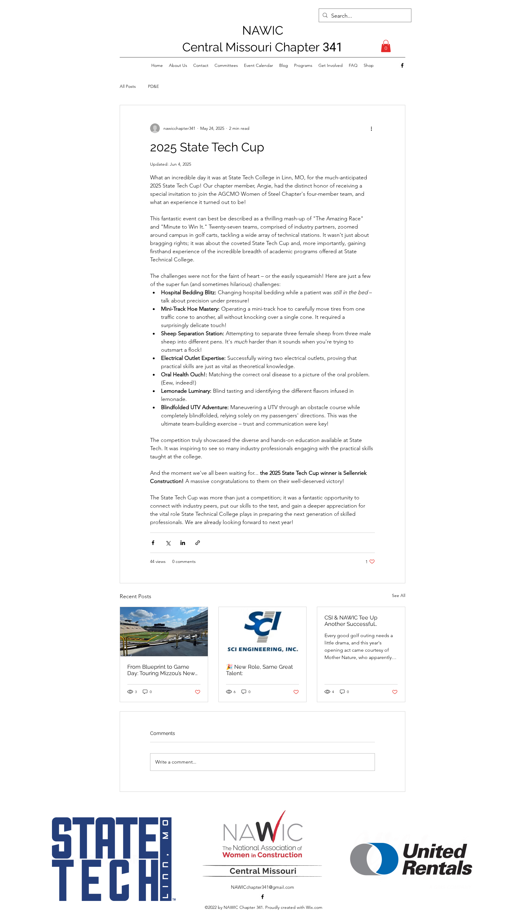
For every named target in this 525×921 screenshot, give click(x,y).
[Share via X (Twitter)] (168, 543)
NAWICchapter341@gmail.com (262, 887)
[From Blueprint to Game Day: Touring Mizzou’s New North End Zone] (164, 631)
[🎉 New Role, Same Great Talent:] (263, 631)
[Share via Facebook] (153, 543)
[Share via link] (198, 543)
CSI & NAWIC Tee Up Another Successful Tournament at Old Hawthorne (350, 620)
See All (398, 595)
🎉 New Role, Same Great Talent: (259, 670)
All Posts (128, 86)
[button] (386, 46)
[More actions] (371, 128)
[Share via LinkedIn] (183, 543)
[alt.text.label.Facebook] (402, 65)
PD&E (153, 86)
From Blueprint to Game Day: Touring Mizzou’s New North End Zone (161, 670)
